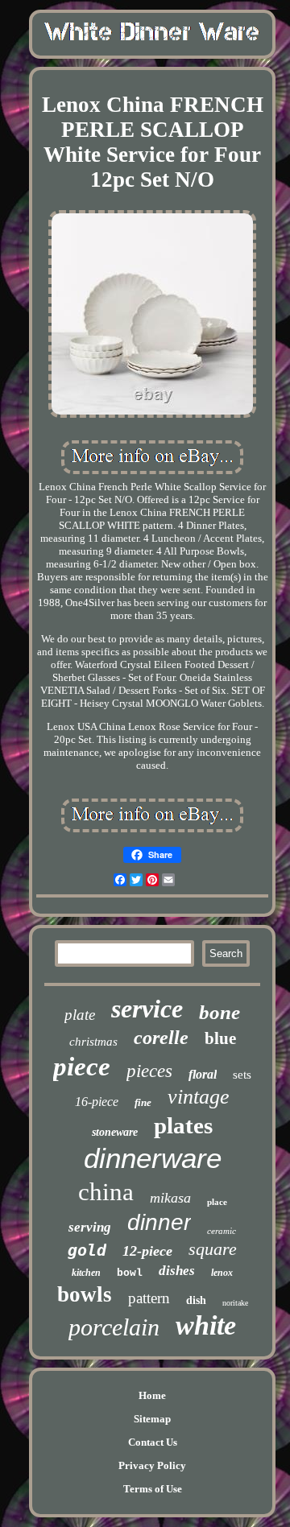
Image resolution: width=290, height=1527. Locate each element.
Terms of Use (152, 1489)
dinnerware (153, 1158)
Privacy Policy (152, 1465)
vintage (199, 1096)
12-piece (147, 1251)
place (217, 1202)
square (212, 1249)
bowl (130, 1273)
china (106, 1192)
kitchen (86, 1272)
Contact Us (152, 1442)
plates (183, 1125)
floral (202, 1074)
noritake (235, 1302)
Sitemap (152, 1419)
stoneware (115, 1132)
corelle (161, 1037)
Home (152, 1395)
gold (87, 1250)
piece (81, 1066)
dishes (177, 1270)
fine (143, 1102)
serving (89, 1227)
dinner (159, 1222)
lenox (222, 1272)
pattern (149, 1298)
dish (196, 1300)
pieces (149, 1071)
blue (220, 1038)
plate (79, 1014)
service (147, 1008)
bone (219, 1012)
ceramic (221, 1231)
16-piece (96, 1101)
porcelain (114, 1327)
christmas (93, 1041)
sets (242, 1074)
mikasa (170, 1198)
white (206, 1325)
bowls (84, 1294)
